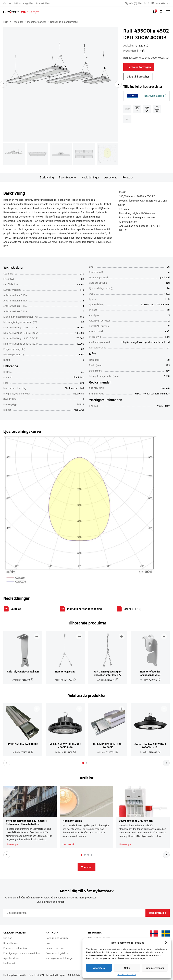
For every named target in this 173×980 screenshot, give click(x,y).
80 (82, 349)
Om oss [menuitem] (7, 3)
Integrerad (78, 393)
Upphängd (164, 277)
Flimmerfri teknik (72, 820)
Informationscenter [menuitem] (99, 938)
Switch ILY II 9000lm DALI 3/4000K (107, 745)
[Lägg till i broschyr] (37, 636)
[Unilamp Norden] (21, 11)
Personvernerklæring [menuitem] (15, 948)
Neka (127, 968)
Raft (142, 50)
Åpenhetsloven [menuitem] (11, 958)
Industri (166, 342)
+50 (82, 316)
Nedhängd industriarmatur (64, 21)
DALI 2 (80, 404)
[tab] (83, 763)
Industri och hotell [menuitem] (56, 948)
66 (82, 372)
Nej (168, 282)
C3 (168, 347)
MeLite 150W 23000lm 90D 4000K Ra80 (65, 745)
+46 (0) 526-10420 (139, 3)
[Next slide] (118, 84)
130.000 (79, 332)
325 (168, 365)
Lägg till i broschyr (138, 76)
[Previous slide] (3, 84)
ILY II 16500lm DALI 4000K (22, 744)
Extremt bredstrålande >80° (155, 304)
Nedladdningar (90, 177)
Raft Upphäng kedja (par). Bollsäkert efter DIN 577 (107, 673)
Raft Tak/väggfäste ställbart (23, 671)
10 (168, 309)
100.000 (79, 343)
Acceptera (99, 968)
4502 (167, 293)
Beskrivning (47, 177)
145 (82, 289)
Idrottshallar (154, 342)
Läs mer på (12, 844)
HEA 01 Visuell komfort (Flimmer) (152, 393)
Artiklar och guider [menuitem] (23, 3)
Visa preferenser (154, 968)
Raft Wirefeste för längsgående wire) (150, 673)
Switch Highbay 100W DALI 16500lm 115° (150, 745)
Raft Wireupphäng (65, 671)
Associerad (110, 177)
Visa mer (86, 867)
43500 (80, 284)
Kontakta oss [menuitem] (10, 943)
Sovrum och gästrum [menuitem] (57, 953)
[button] (166, 942)
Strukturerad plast (74, 388)
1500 (167, 376)
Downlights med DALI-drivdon (136, 820)
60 (168, 359)
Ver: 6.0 (166, 388)
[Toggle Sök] (161, 11)
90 (168, 288)
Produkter (18, 21)
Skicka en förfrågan (139, 67)
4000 (81, 354)
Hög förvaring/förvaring (134, 342)
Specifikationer (68, 177)
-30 (82, 322)
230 (82, 273)
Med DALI (79, 409)
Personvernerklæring (127, 974)
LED (167, 299)
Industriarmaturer (36, 21)
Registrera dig (157, 912)
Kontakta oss (163, 3)
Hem (5, 21)
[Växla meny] (168, 11)
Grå (82, 382)
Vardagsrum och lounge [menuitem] (59, 958)
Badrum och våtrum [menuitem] (57, 938)
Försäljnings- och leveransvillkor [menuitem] (21, 953)
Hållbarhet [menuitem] (9, 963)
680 (168, 370)
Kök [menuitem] (48, 943)
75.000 (80, 338)
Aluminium (78, 377)
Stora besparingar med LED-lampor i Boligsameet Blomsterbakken (26, 822)
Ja (168, 266)
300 (82, 279)
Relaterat (127, 177)
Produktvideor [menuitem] (42, 3)
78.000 (80, 327)
